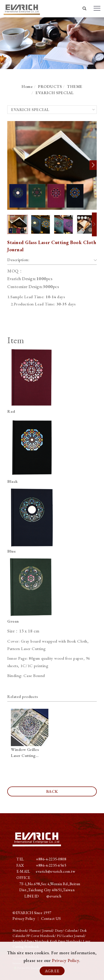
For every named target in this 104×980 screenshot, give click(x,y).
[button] (84, 9)
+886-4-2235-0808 (51, 859)
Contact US (51, 918)
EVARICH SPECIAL (55, 92)
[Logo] (22, 8)
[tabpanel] (52, 43)
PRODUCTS (50, 86)
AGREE (52, 971)
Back (52, 791)
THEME (74, 86)
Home (27, 86)
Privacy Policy (65, 960)
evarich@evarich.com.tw (55, 871)
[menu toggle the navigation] (97, 8)
